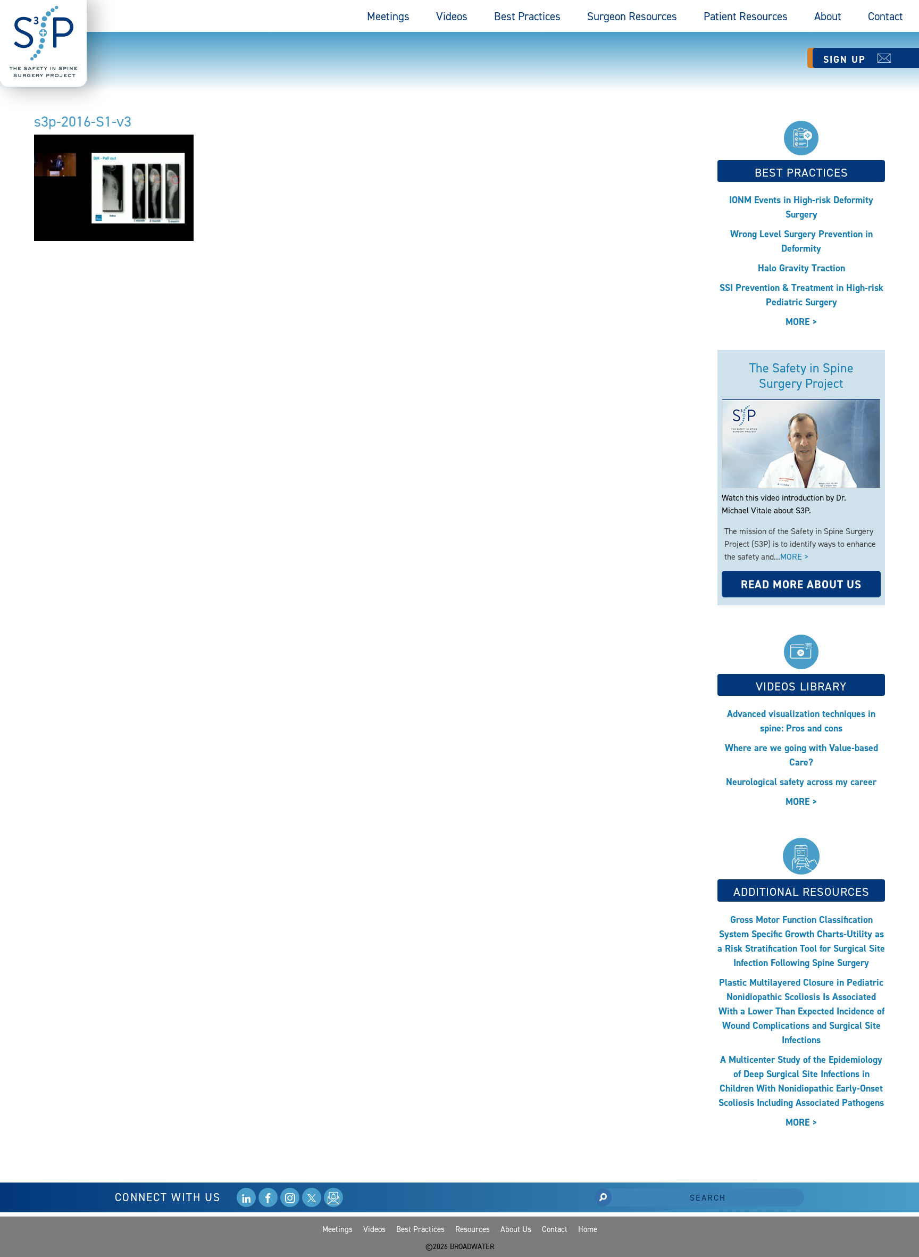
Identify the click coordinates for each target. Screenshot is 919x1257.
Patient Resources (746, 16)
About (827, 16)
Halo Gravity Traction (801, 268)
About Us (515, 1229)
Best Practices (527, 16)
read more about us (801, 584)
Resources (472, 1229)
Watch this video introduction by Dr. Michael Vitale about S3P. (784, 503)
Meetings (388, 16)
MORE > (801, 321)
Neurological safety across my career (801, 782)
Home (587, 1229)
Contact (885, 16)
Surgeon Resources (632, 16)
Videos (451, 16)
